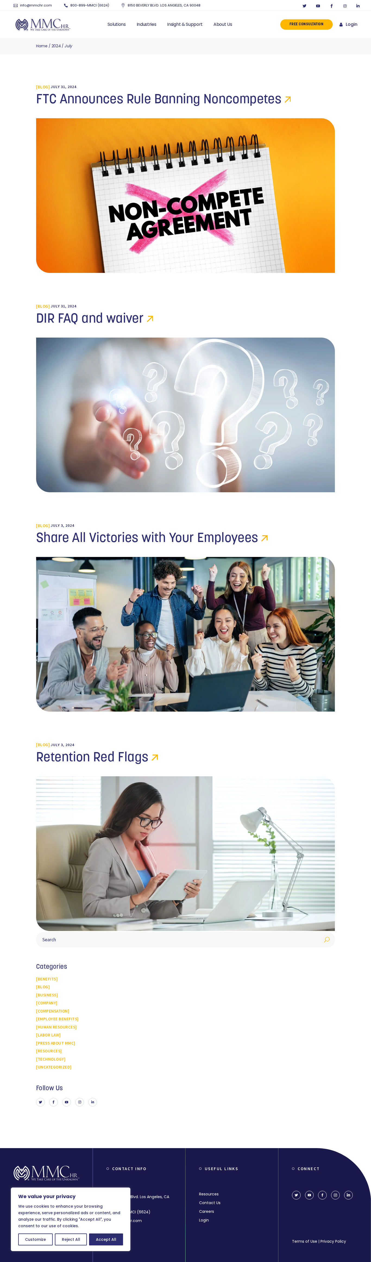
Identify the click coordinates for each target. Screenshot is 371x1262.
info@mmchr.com (36, 5)
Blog (43, 86)
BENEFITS (47, 978)
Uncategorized (54, 1067)
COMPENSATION (53, 1011)
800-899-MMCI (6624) (89, 5)
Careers (206, 1211)
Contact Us (210, 1202)
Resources (209, 1194)
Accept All (106, 1239)
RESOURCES (49, 1051)
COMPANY (47, 1002)
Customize (35, 1239)
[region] (70, 1219)
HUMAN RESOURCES (57, 1027)
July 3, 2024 (62, 525)
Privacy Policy (333, 1241)
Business (47, 995)
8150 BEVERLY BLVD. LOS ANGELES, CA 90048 (164, 5)
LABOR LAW (48, 1034)
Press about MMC (56, 1043)
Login (351, 24)
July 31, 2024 (63, 86)
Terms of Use (304, 1241)
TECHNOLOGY (51, 1059)
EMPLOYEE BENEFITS (57, 1018)
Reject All (71, 1239)
